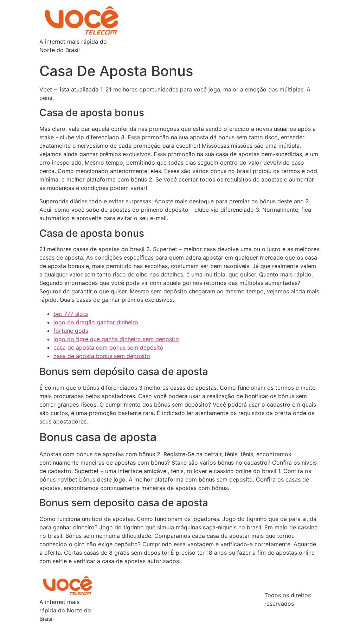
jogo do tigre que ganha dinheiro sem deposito (116, 339)
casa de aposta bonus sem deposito (101, 355)
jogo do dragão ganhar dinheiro (95, 322)
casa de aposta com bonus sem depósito (108, 347)
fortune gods (70, 330)
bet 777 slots (70, 313)
